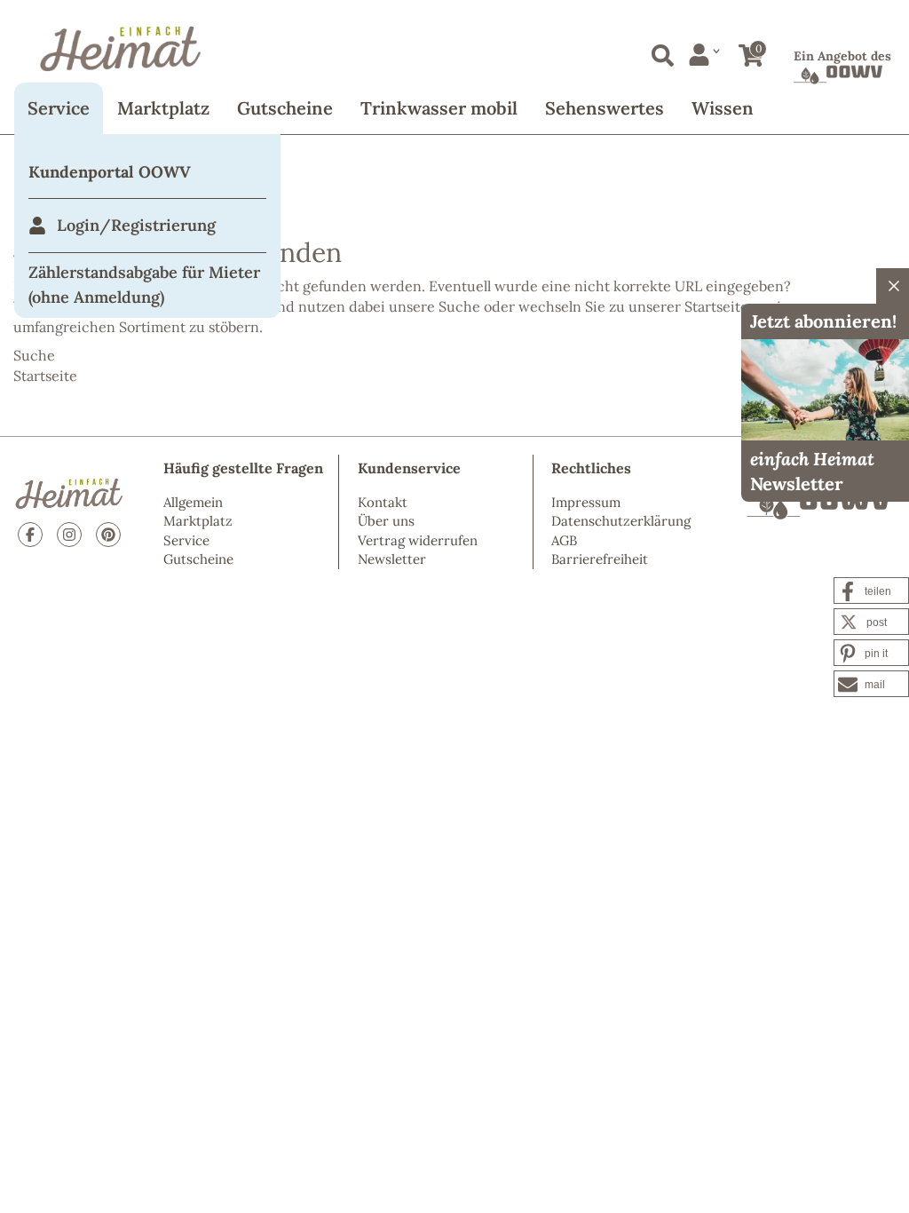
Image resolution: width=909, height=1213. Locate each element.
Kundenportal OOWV (109, 172)
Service (59, 108)
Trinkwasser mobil (439, 108)
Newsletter (392, 559)
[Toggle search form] (659, 52)
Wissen (723, 108)
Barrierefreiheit (599, 559)
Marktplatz (163, 108)
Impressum (585, 502)
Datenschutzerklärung (621, 520)
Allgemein (193, 502)
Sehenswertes (604, 108)
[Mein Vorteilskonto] (704, 54)
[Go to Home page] (454, 49)
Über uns (386, 520)
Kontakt (382, 502)
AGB (564, 540)
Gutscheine (285, 108)
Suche (459, 306)
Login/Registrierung (136, 225)
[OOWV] (818, 504)
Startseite (716, 306)
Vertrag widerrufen (418, 540)
